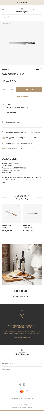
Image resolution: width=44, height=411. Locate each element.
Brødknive (6, 23)
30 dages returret (22, 2)
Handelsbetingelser (16, 398)
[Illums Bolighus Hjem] (22, 10)
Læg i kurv (29, 89)
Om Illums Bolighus (11, 376)
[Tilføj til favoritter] (19, 206)
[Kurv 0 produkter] (41, 9)
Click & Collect (22, 96)
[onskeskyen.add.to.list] (37, 69)
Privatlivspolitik (28, 398)
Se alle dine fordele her (22, 337)
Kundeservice (8, 363)
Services (6, 369)
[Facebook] (20, 384)
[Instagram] (24, 384)
